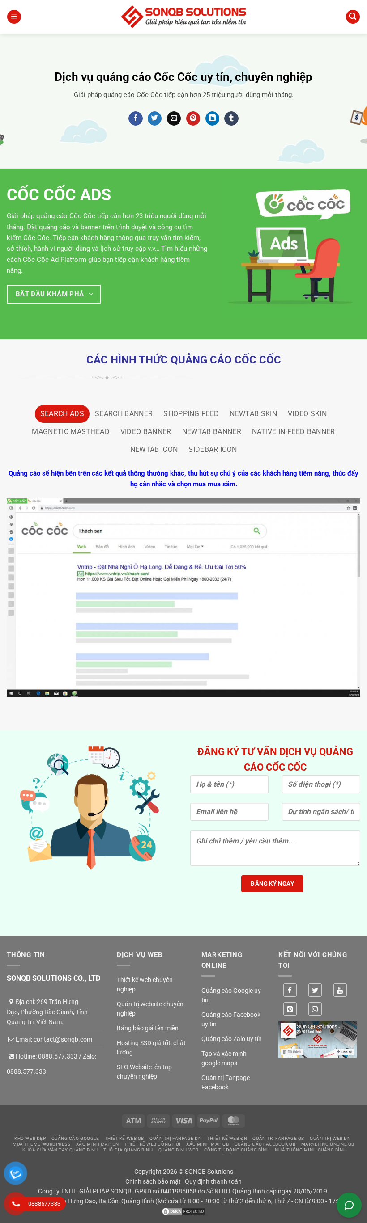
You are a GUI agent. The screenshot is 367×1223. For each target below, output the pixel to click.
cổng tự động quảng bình (237, 1149)
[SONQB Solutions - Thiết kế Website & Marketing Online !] (183, 16)
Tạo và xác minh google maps (224, 1058)
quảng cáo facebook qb (265, 1144)
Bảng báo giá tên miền (148, 1028)
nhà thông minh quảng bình (310, 1149)
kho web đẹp (30, 1138)
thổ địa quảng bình (128, 1149)
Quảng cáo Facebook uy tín (230, 1019)
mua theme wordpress (41, 1144)
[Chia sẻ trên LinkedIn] (212, 118)
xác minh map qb (207, 1144)
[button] (14, 17)
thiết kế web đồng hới (152, 1144)
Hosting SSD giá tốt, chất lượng (151, 1047)
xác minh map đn (97, 1144)
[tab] (62, 414)
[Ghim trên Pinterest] (193, 118)
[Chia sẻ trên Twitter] (155, 118)
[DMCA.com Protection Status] (183, 1211)
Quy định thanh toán (213, 1181)
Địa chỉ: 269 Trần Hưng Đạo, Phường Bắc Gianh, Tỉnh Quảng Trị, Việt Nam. (47, 1011)
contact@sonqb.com (63, 1039)
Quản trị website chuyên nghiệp (150, 1008)
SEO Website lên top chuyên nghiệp (144, 1071)
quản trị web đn (330, 1138)
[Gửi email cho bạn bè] (174, 118)
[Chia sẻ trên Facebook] (135, 118)
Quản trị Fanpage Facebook (225, 1082)
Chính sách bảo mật (153, 1181)
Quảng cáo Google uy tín (231, 995)
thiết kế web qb (124, 1138)
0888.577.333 (57, 1056)
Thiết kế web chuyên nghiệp (145, 984)
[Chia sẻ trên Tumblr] (231, 118)
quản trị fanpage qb (278, 1138)
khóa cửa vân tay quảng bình (60, 1149)
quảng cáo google (75, 1138)
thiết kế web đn (227, 1138)
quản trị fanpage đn (175, 1138)
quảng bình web (178, 1149)
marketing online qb (327, 1144)
